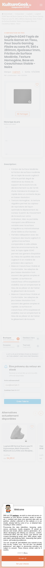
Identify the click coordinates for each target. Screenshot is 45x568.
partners (16, 515)
